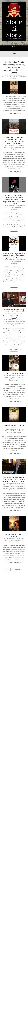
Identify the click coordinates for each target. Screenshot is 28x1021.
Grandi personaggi (14, 321)
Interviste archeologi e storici (12, 323)
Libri (12, 147)
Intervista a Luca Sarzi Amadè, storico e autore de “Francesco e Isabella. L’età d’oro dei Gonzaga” (14, 479)
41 (12, 569)
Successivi (18, 569)
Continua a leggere (14, 113)
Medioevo (16, 431)
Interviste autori (20, 486)
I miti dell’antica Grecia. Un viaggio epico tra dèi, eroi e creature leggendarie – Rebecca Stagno (14, 67)
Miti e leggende (13, 76)
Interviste (22, 321)
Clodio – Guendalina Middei (14, 373)
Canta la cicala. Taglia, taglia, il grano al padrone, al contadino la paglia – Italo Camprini (14, 256)
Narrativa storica (18, 379)
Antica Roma (15, 377)
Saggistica (15, 78)
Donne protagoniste (15, 485)
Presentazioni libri (18, 147)
